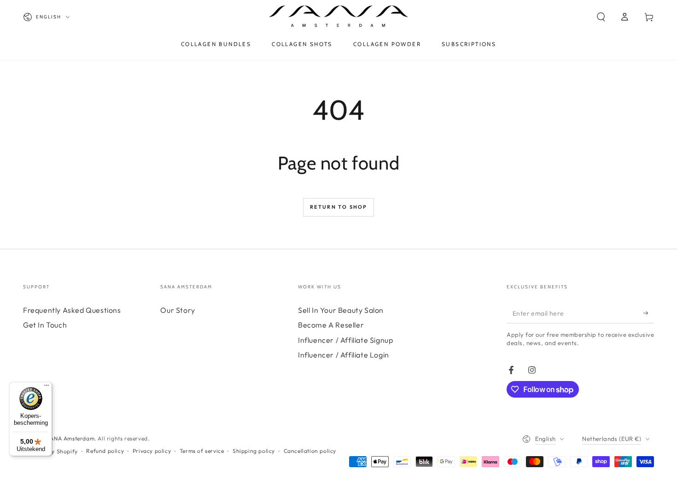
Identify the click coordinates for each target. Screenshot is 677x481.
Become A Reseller (331, 324)
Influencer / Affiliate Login (343, 354)
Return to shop (339, 207)
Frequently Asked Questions (72, 310)
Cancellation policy (310, 450)
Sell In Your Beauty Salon (341, 310)
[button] (601, 17)
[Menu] (46, 387)
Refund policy (105, 450)
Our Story (177, 310)
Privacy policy (152, 450)
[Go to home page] (339, 17)
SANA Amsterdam (70, 438)
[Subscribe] (648, 313)
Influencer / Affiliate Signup (345, 340)
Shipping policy (254, 450)
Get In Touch (45, 324)
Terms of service (202, 450)
